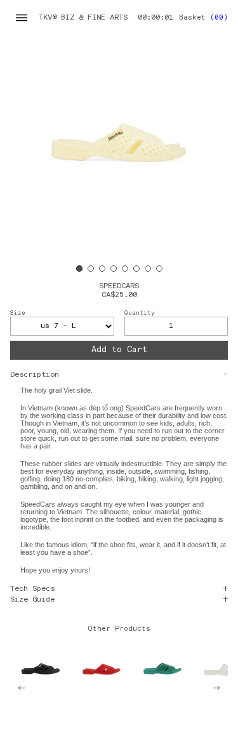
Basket (203, 18)
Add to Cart (119, 350)
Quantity (139, 313)
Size (17, 313)
